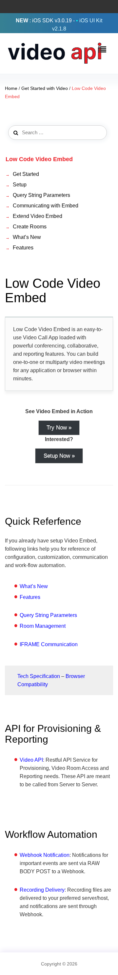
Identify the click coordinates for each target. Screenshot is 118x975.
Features (23, 247)
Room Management (43, 626)
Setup (20, 184)
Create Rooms (30, 226)
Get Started (26, 174)
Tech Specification (38, 676)
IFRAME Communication (49, 644)
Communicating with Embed (45, 205)
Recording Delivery (42, 890)
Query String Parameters (41, 195)
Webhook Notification (44, 855)
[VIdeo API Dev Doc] (54, 53)
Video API (31, 760)
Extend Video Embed (37, 216)
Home (11, 88)
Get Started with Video (44, 88)
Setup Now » (59, 456)
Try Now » (59, 427)
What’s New (27, 237)
